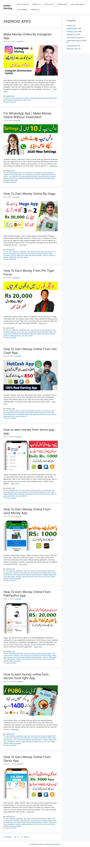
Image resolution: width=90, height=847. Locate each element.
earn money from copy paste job (26, 253)
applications (22, 251)
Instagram (26, 98)
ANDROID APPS (49, 4)
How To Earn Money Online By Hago (29, 193)
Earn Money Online (42, 253)
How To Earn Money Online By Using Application (27, 574)
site (18, 257)
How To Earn (19, 98)
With (29, 100)
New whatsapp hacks (15, 174)
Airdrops (70, 25)
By (10, 98)
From (12, 98)
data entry (13, 253)
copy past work (46, 410)
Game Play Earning (23, 4)
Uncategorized (72, 46)
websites (6, 578)
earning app (42, 412)
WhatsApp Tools (72, 49)
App (10, 251)
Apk (24, 172)
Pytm (15, 257)
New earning (11, 576)
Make (51, 98)
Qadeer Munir (45, 174)
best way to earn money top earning (41, 251)
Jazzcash (13, 255)
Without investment (15, 578)
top (45, 576)
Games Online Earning (78, 4)
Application (29, 172)
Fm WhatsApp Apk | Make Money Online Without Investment (28, 115)
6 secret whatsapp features (14, 172)
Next (26, 837)
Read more (53, 166)
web (21, 257)
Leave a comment (11, 102)
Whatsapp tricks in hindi (11, 180)
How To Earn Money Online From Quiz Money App (27, 511)
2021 (7, 98)
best (28, 571)
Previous (7, 837)
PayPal (11, 257)
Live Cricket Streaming (74, 37)
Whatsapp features (43, 176)
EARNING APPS (62, 4)
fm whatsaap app (38, 172)
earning (51, 253)
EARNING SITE (35, 9)
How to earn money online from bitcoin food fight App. (26, 676)
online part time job (15, 335)
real (40, 576)
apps (28, 251)
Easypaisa (7, 255)
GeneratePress (56, 844)
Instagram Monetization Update (39, 98)
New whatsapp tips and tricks (32, 174)
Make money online (22, 255)
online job (45, 255)
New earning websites (35, 255)
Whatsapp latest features (26, 178)
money (25, 100)
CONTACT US (36, 4)
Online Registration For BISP (76, 40)
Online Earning (8, 7)
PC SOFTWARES (22, 9)
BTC (54, 571)
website (25, 257)
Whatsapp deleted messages (28, 176)
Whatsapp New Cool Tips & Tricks (44, 178)
